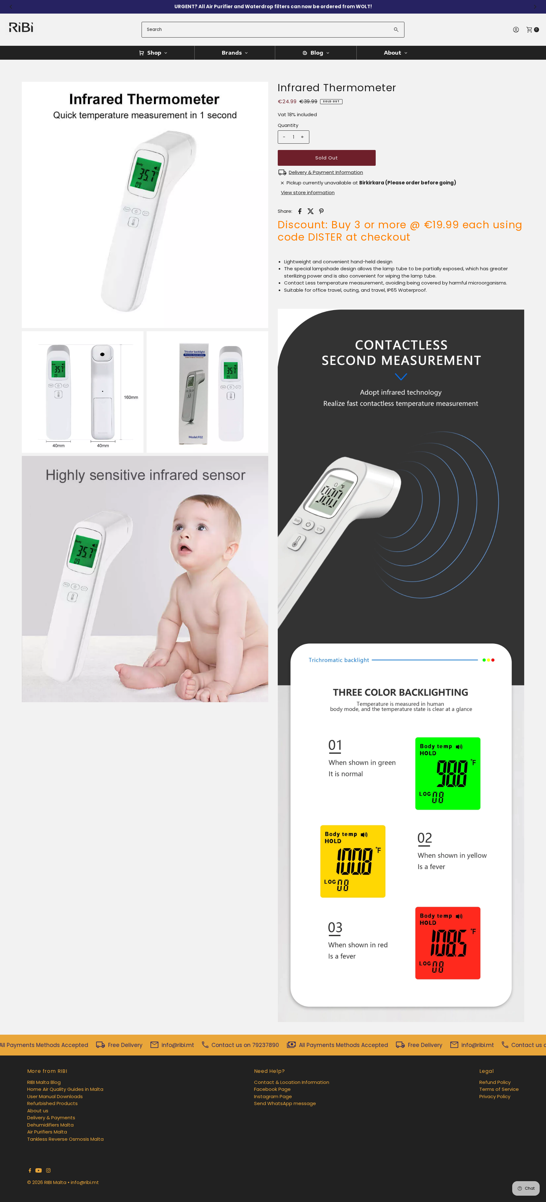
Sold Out (326, 157)
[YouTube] (38, 1171)
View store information (308, 192)
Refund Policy (495, 1082)
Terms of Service (499, 1089)
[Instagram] (48, 1171)
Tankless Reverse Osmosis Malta (65, 1139)
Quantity (288, 125)
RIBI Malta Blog (44, 1082)
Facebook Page (272, 1089)
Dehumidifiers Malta (50, 1124)
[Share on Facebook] (300, 211)
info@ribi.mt (85, 1182)
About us (37, 1110)
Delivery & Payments (51, 1117)
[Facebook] (30, 1171)
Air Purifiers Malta (47, 1131)
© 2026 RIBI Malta (46, 1182)
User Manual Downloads (55, 1096)
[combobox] (273, 30)
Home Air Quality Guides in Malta (65, 1089)
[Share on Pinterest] (321, 211)
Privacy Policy (494, 1096)
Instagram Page (273, 1096)
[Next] (535, 6)
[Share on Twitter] (310, 211)
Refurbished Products (52, 1103)
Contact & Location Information (291, 1082)
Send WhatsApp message (285, 1103)
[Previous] (11, 6)
